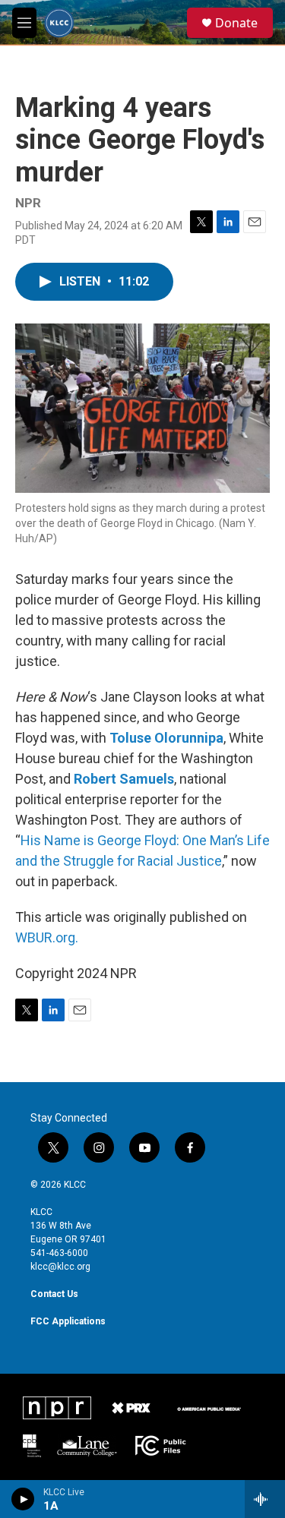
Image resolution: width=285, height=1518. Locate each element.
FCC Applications (68, 1321)
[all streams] (265, 1499)
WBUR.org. (46, 937)
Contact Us (54, 1294)
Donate (236, 23)
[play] (23, 1499)
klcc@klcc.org (60, 1266)
